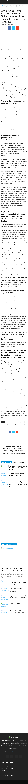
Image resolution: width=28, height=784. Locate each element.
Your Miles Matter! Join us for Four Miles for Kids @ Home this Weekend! (18, 468)
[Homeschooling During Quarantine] (5, 605)
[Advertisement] (14, 530)
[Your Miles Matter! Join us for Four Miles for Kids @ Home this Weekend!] (5, 468)
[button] (26, 2)
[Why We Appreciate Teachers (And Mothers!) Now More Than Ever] (5, 598)
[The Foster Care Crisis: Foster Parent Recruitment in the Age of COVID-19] (14, 557)
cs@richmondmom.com (17, 751)
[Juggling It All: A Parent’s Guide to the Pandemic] (5, 475)
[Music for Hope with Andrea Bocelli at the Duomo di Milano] (5, 612)
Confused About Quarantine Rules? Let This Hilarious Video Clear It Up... (18, 582)
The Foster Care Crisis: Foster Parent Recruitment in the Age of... (13, 569)
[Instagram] (11, 756)
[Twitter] (20, 756)
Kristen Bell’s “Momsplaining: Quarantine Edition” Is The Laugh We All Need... (18, 590)
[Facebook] (7, 756)
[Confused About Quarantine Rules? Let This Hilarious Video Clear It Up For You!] (5, 583)
